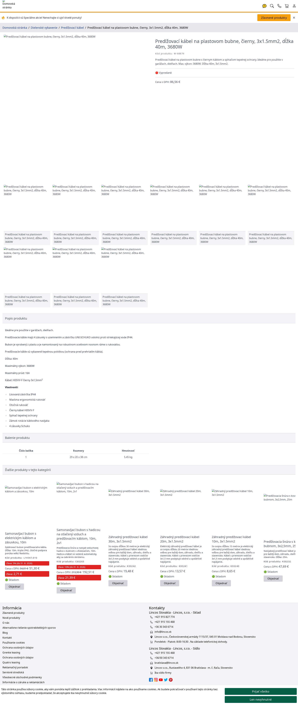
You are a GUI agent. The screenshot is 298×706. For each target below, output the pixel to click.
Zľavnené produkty (274, 18)
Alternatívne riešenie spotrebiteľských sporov (29, 627)
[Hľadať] (272, 5)
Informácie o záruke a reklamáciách (23, 682)
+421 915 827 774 (165, 617)
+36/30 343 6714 (164, 657)
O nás (5, 622)
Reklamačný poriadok (15, 667)
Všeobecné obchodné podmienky (22, 677)
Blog (5, 632)
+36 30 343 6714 (164, 626)
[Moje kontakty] (279, 5)
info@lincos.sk (163, 631)
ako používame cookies (142, 689)
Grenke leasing (11, 652)
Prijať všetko (260, 691)
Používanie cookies (13, 642)
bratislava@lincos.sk (166, 662)
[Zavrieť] (294, 17)
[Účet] (294, 5)
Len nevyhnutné (261, 699)
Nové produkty (11, 617)
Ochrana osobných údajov (17, 647)
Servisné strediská (13, 672)
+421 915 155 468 (165, 622)
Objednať (14, 586)
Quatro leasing (11, 662)
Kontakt (7, 637)
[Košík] (287, 5)
